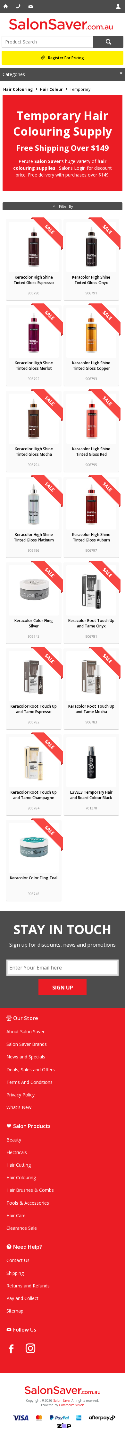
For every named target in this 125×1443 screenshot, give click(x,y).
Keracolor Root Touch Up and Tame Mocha (91, 708)
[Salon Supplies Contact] (19, 6)
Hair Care (16, 1215)
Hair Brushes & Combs (30, 1190)
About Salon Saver (25, 1031)
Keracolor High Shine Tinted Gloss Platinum (34, 537)
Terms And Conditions (29, 1082)
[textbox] (47, 42)
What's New (18, 1107)
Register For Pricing (66, 58)
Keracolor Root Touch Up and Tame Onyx (91, 623)
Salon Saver (62, 1400)
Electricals (16, 1152)
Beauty (13, 1140)
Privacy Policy (20, 1095)
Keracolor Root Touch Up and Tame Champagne (34, 794)
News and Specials (25, 1057)
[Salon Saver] (62, 23)
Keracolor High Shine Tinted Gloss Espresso (33, 279)
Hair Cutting (18, 1165)
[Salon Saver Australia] (62, 1390)
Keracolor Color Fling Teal (33, 878)
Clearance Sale (21, 1228)
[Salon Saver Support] (31, 6)
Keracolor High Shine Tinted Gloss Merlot (34, 365)
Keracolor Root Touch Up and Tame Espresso (34, 708)
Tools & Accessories (27, 1203)
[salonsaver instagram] (35, 1349)
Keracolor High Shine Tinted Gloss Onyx (91, 279)
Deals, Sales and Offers (30, 1069)
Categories (14, 74)
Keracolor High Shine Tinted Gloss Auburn (91, 537)
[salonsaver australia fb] (16, 1348)
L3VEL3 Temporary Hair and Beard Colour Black (91, 794)
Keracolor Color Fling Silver (33, 623)
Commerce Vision (71, 1405)
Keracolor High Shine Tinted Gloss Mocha (34, 451)
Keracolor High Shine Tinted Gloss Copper (91, 365)
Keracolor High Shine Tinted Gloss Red (91, 451)
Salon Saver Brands (26, 1044)
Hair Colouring (21, 1177)
